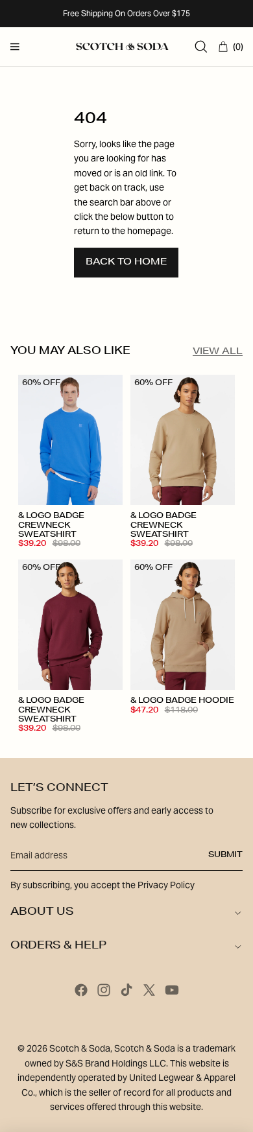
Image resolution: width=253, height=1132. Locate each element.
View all (218, 352)
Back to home (126, 262)
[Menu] (15, 47)
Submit (225, 855)
